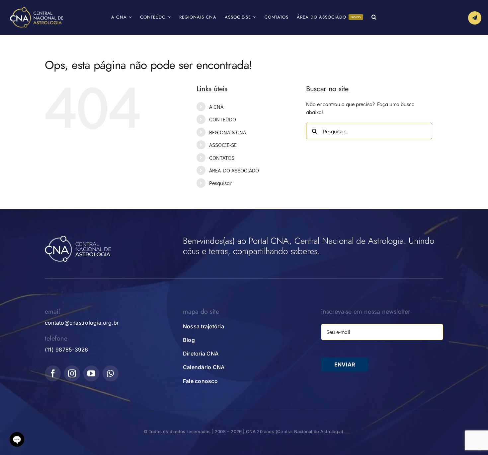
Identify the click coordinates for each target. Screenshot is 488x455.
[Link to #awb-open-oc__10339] (474, 18)
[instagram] (72, 373)
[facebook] (53, 373)
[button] (374, 17)
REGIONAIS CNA (227, 132)
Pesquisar (220, 182)
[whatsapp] (111, 373)
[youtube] (91, 373)
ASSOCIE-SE (223, 144)
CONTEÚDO (222, 119)
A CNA (216, 106)
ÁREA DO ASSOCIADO (234, 170)
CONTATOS (221, 157)
